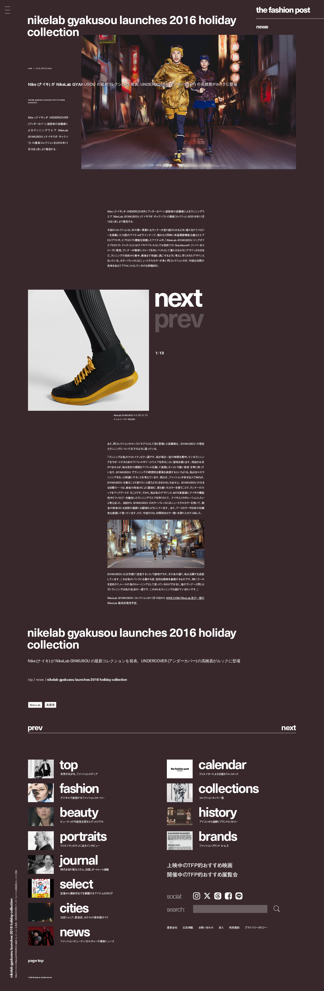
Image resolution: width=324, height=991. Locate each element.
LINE (238, 895)
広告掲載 (188, 927)
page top (35, 960)
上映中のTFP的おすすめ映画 (200, 865)
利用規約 (234, 927)
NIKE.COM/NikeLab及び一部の (185, 598)
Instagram (196, 895)
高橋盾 (50, 705)
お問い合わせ (205, 927)
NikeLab (35, 705)
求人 (221, 927)
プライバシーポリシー (256, 927)
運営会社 (172, 927)
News (262, 26)
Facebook (228, 895)
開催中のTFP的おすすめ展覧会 (202, 874)
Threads (217, 895)
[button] (179, 296)
